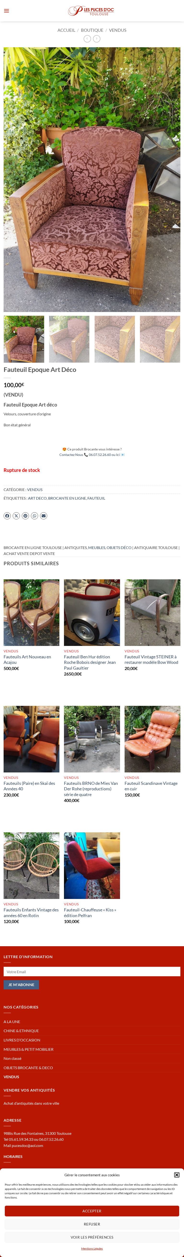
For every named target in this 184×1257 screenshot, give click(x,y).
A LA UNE (12, 1021)
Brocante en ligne (67, 498)
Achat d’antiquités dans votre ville (31, 1103)
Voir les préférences (92, 1237)
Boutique (92, 30)
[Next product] (87, 38)
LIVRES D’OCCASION (22, 1040)
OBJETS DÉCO (119, 547)
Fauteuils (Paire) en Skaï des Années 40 (29, 786)
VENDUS (117, 30)
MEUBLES (96, 547)
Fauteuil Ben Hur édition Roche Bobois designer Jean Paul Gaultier (90, 662)
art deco (37, 498)
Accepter (92, 1211)
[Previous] (13, 179)
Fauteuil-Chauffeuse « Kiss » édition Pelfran (90, 912)
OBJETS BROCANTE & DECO (28, 1067)
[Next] (171, 179)
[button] (176, 1174)
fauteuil (96, 498)
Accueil (66, 30)
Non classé (12, 1058)
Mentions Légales (92, 1248)
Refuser (92, 1224)
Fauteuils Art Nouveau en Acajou (27, 659)
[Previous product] (96, 38)
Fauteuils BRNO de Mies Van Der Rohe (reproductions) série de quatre (91, 789)
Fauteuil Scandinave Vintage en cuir (151, 786)
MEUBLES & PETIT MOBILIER (28, 1049)
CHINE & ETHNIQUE (21, 1030)
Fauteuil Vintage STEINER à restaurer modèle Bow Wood (151, 659)
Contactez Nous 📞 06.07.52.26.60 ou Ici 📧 (92, 455)
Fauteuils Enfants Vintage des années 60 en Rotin (31, 912)
